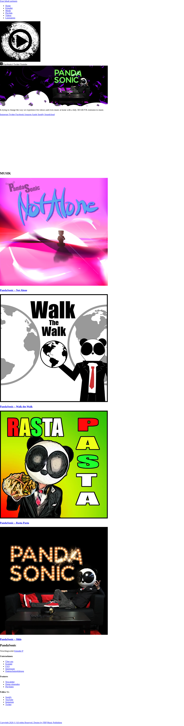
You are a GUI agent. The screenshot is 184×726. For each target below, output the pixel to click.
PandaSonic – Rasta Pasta (14, 522)
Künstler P (18, 651)
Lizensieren (10, 18)
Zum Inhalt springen (8, 1)
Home (8, 6)
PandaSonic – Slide (10, 639)
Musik (8, 10)
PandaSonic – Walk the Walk (16, 406)
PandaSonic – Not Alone (13, 290)
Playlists (8, 13)
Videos (8, 15)
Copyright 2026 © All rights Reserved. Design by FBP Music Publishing (31, 722)
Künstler (9, 8)
